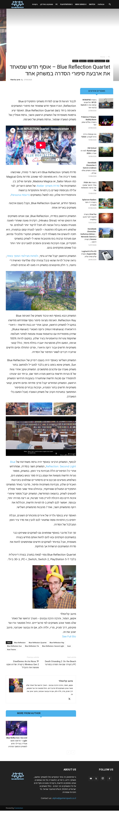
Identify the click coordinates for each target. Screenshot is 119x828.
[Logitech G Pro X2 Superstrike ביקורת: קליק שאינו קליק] (106, 255)
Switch (92, 4)
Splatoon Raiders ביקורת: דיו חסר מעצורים (89, 202)
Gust (69, 646)
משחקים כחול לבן (46, 4)
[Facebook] (109, 778)
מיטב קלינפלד (15, 80)
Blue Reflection (20, 642)
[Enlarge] (72, 274)
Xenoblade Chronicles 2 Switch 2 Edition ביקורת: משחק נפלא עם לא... (89, 168)
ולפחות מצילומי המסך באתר (22, 255)
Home (102, 57)
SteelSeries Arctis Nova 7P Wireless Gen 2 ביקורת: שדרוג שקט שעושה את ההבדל (22, 664)
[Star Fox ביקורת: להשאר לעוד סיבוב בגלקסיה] (106, 218)
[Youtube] (91, 778)
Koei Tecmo (11, 649)
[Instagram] (102, 778)
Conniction (18, 808)
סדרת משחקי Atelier (47, 185)
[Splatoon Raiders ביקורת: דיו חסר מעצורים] (106, 203)
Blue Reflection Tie (32, 646)
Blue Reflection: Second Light (53, 646)
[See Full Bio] (60, 636)
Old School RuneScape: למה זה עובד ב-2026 (88, 150)
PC (57, 4)
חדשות (75, 61)
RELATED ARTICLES (54, 713)
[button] (109, 4)
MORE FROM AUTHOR (28, 713)
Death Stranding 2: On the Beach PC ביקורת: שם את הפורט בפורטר (60, 663)
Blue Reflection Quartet (37, 642)
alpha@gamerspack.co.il (64, 798)
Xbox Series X (80, 4)
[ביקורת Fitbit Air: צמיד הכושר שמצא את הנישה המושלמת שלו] (106, 186)
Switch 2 (83, 61)
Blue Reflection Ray (57, 642)
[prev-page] (73, 752)
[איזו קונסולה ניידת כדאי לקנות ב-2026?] (106, 138)
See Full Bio (69, 636)
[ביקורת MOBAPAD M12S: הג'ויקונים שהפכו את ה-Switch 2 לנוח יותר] (106, 103)
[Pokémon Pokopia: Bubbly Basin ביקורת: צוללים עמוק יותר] (106, 121)
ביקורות (35, 4)
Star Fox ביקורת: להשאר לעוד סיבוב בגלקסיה (89, 217)
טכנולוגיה (101, 4)
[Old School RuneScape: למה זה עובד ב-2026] (106, 152)
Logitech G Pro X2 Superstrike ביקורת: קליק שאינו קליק (88, 254)
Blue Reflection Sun (14, 646)
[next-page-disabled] (68, 752)
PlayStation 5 (66, 4)
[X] (70, 699)
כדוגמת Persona (20, 194)
